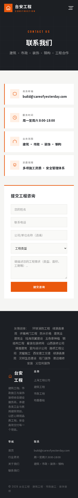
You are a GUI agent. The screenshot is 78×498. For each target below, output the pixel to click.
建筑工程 (39, 387)
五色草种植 (52, 338)
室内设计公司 (38, 348)
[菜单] (70, 8)
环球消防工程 (41, 328)
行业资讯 (13, 457)
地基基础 (39, 400)
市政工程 (39, 393)
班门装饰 (45, 358)
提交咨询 (39, 287)
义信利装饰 (42, 363)
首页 (11, 450)
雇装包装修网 (35, 343)
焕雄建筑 (21, 348)
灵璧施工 (25, 353)
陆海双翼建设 (34, 338)
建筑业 (58, 333)
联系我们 (13, 470)
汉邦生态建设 (27, 358)
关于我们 (13, 464)
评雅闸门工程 (28, 333)
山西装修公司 (55, 343)
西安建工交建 (42, 353)
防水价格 (45, 333)
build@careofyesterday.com (52, 450)
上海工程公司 (42, 380)
